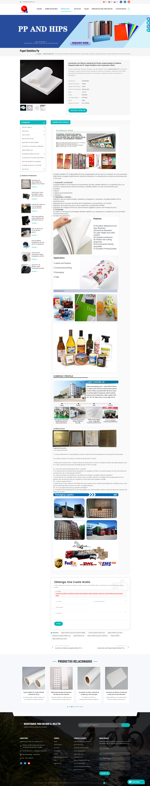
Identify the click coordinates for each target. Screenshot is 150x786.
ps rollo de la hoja (78, 745)
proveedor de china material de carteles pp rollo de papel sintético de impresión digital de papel (61, 693)
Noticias (77, 9)
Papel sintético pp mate (59, 639)
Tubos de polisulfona (79, 751)
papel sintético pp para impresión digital (73, 633)
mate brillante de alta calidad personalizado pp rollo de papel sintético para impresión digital (116, 693)
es (106, 2)
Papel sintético (115, 636)
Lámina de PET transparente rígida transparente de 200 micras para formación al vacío (38, 254)
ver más (34, 187)
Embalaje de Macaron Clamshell (31, 165)
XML (88, 783)
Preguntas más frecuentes (102, 9)
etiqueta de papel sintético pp (61, 636)
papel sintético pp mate (115, 633)
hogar (39, 9)
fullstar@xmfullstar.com (28, 2)
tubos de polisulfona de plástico (31, 162)
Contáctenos (121, 9)
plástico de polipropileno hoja (81, 760)
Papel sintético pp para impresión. (97, 636)
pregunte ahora (77, 110)
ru (117, 2)
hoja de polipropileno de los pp (82, 766)
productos (65, 9)
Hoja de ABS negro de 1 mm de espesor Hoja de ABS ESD (38, 206)
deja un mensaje (136, 782)
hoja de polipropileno (79, 763)
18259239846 (36, 754)
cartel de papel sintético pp (96, 633)
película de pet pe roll (79, 769)
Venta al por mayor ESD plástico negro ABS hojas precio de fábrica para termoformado (37, 194)
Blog (55, 760)
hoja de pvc (25, 169)
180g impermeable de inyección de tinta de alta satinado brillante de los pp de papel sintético (34, 693)
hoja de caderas (27, 127)
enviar (103, 773)
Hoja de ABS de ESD (28, 139)
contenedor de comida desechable (32, 158)
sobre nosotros (51, 9)
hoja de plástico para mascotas (82, 741)
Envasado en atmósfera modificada (32, 146)
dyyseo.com (83, 783)
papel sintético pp (48, 54)
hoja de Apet (26, 135)
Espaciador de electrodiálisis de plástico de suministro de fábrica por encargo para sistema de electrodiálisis (38, 182)
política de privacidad (96, 783)
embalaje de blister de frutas (30, 154)
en (111, 2)
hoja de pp (25, 131)
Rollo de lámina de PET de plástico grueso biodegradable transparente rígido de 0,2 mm (37, 230)
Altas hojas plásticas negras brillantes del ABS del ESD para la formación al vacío (38, 218)
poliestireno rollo (78, 757)
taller (86, 9)
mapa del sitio (57, 763)
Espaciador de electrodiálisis (30, 142)
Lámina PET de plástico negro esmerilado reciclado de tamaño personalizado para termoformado (38, 266)
